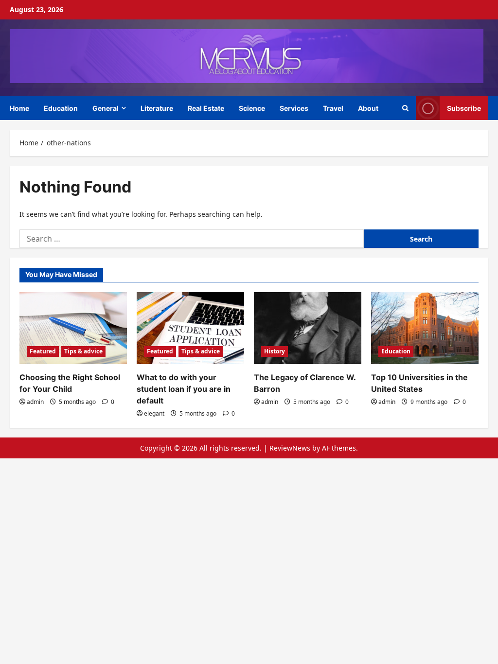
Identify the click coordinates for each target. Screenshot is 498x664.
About (368, 108)
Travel (333, 108)
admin (35, 402)
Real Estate (206, 108)
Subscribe (464, 108)
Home (19, 108)
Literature (157, 108)
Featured (43, 351)
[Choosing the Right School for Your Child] (73, 328)
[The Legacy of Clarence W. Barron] (307, 328)
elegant (154, 413)
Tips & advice (83, 351)
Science (252, 108)
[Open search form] (405, 108)
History (274, 351)
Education (61, 108)
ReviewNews (289, 448)
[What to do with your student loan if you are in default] (190, 328)
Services (294, 108)
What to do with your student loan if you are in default (184, 388)
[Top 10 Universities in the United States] (425, 328)
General (105, 108)
